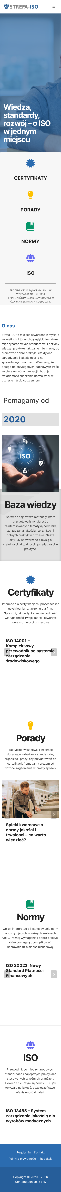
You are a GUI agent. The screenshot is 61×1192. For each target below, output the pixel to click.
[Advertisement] (30, 65)
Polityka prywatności (22, 1158)
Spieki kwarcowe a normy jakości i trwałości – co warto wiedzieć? (26, 832)
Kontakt (39, 1152)
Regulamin (23, 1152)
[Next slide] (54, 652)
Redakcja (46, 1158)
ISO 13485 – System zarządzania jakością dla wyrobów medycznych (30, 1115)
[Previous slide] (7, 652)
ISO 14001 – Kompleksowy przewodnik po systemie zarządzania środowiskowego (30, 650)
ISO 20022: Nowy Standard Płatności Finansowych (25, 970)
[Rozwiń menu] (54, 6)
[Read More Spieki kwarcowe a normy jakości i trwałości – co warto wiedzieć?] (30, 799)
